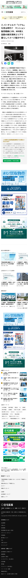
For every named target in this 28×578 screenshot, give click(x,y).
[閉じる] (25, 17)
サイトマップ (4, 545)
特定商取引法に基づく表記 (7, 530)
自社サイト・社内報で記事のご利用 (9, 574)
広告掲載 (3, 561)
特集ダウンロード (5, 488)
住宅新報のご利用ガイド (6, 551)
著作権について (4, 537)
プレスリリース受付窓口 (6, 566)
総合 (6, 467)
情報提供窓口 (4, 571)
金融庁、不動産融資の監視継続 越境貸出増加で (8, 303)
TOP (2, 467)
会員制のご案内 (4, 556)
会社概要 (3, 523)
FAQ (2, 540)
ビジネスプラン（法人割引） (7, 559)
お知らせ (3, 525)
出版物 (2, 491)
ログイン (23, 12)
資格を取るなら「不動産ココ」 (8, 483)
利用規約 (16, 155)
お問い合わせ (4, 542)
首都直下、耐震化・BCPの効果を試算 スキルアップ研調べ (8, 283)
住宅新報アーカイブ (5, 494)
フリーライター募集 (5, 569)
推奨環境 (3, 554)
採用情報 (3, 528)
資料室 (2, 564)
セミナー (3, 486)
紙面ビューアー (4, 496)
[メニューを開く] (2, 12)
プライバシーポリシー (6, 532)
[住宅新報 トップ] (8, 12)
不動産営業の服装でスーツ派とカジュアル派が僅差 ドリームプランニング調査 (8, 263)
